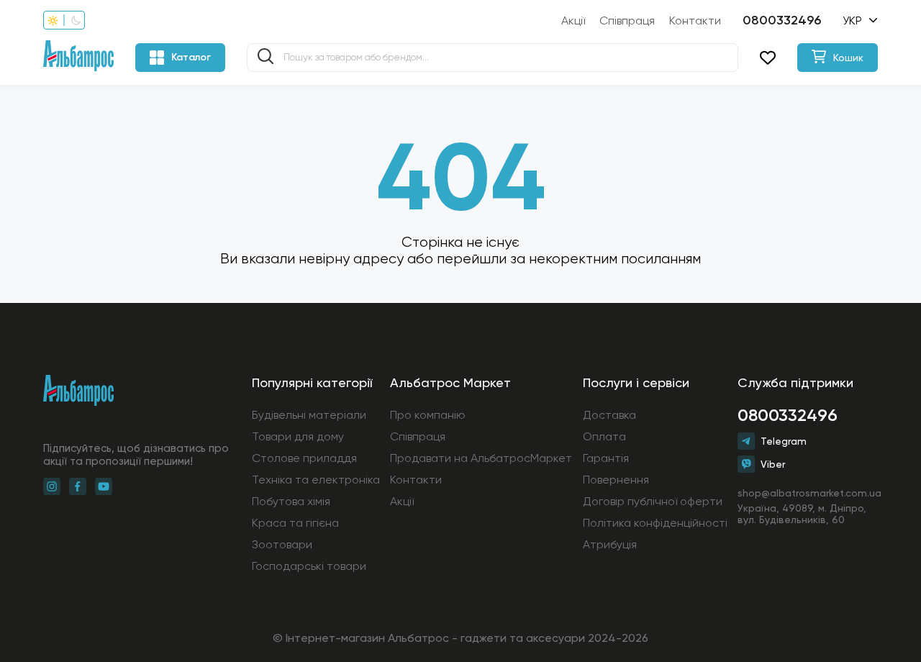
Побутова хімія (291, 501)
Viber (773, 464)
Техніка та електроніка (316, 479)
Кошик (848, 57)
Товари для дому (298, 436)
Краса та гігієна (295, 523)
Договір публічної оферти (652, 501)
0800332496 (782, 20)
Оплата (604, 436)
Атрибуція (610, 544)
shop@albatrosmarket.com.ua (808, 493)
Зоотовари (282, 544)
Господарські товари (309, 566)
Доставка (609, 415)
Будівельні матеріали (309, 415)
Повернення (616, 479)
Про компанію (428, 415)
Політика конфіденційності (655, 523)
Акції (573, 20)
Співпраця (627, 20)
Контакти (695, 20)
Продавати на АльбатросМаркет (481, 458)
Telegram (784, 441)
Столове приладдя (304, 458)
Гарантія (606, 458)
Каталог (191, 57)
